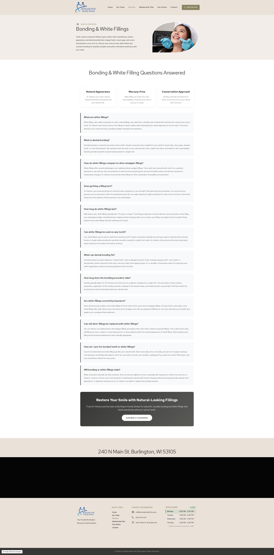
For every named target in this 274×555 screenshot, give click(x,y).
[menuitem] (110, 7)
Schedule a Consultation (137, 418)
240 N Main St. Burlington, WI (146, 523)
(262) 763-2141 (141, 518)
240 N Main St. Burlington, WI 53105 (137, 451)
